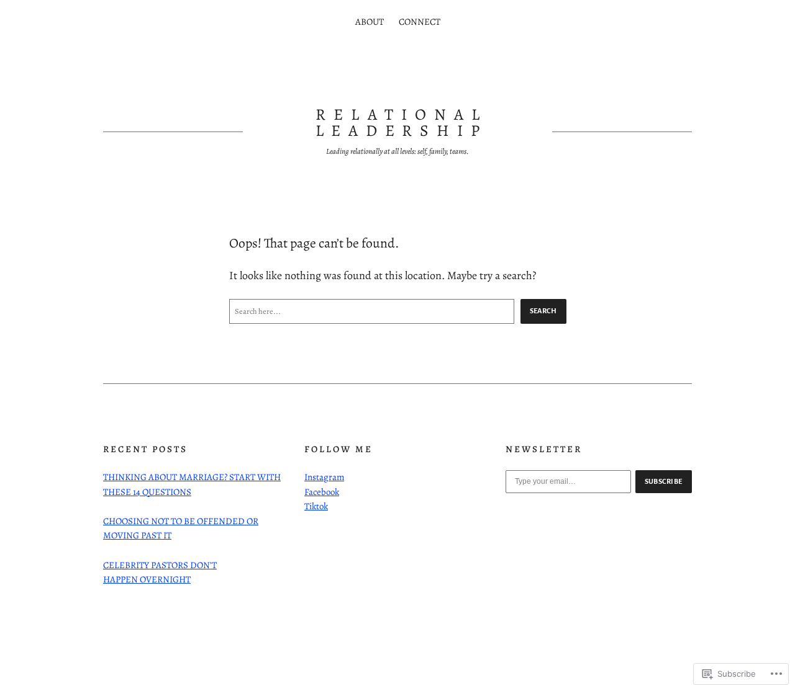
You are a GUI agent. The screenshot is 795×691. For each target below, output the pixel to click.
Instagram (324, 477)
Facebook (321, 492)
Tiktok (316, 506)
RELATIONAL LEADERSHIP (402, 122)
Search (543, 310)
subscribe (664, 481)
